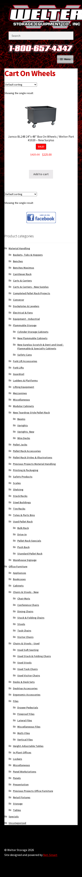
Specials (14, 816)
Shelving (18, 489)
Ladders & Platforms (25, 380)
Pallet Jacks (20, 444)
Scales (17, 483)
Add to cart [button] (41, 174)
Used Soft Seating (28, 650)
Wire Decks (23, 438)
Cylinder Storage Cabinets (32, 331)
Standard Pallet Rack (29, 553)
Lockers (17, 759)
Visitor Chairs (25, 637)
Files (15, 701)
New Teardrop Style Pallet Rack (31, 412)
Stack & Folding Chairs (30, 617)
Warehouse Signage (24, 560)
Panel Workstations (24, 771)
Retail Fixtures (21, 797)
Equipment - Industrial (26, 319)
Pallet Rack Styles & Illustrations (32, 457)
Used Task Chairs (27, 669)
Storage (18, 803)
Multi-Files (23, 733)
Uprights (22, 425)
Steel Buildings (22, 502)
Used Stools (24, 662)
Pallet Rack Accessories (27, 451)
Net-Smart (50, 855)
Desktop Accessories (25, 688)
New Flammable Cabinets (32, 338)
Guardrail (18, 374)
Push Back (23, 547)
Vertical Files (25, 739)
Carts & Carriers (22, 280)
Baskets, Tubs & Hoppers (28, 255)
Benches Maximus (23, 267)
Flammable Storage (24, 325)
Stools (21, 624)
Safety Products (22, 476)
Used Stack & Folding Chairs (34, 656)
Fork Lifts (18, 367)
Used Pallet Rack (23, 521)
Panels (17, 778)
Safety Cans (24, 354)
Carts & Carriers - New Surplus (31, 287)
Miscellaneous (21, 399)
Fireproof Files (26, 714)
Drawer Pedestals (27, 707)
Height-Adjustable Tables (28, 746)
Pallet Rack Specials (29, 540)
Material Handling (19, 248)
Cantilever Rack (22, 274)
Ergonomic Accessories (26, 694)
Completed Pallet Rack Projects (31, 293)
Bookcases (19, 579)
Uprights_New (25, 431)
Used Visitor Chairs (28, 675)
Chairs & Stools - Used (26, 643)
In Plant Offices (22, 752)
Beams (21, 419)
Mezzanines (20, 393)
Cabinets (18, 585)
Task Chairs (24, 630)
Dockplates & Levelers (26, 306)
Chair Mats (23, 598)
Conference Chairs (28, 605)
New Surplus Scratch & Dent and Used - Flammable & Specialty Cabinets (40, 346)
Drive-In (22, 534)
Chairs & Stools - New (26, 592)
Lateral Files (24, 720)
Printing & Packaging (25, 470)
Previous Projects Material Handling (34, 464)
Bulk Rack (23, 528)
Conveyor (18, 299)
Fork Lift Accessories (25, 361)
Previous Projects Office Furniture (33, 791)
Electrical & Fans (23, 312)
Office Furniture (18, 566)
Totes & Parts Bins (24, 515)
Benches (18, 261)
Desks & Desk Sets (24, 682)
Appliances (19, 573)
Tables (17, 810)
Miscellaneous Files (28, 726)
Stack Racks (20, 496)
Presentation (21, 784)
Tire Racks (19, 508)
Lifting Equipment (23, 387)
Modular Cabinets (23, 406)
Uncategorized (17, 823)
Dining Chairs (25, 611)
